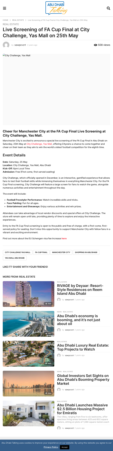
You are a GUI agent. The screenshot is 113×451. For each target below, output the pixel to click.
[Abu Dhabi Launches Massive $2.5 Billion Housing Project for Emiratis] (28, 413)
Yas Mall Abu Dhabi (15, 258)
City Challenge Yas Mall (17, 252)
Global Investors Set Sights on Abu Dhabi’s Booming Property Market (83, 379)
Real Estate (11, 24)
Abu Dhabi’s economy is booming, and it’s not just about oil (78, 320)
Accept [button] (65, 447)
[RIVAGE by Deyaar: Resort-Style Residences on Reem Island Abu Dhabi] (28, 294)
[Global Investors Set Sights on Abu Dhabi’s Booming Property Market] (28, 383)
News (59, 312)
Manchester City (61, 252)
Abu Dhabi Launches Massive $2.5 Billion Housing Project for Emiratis (82, 409)
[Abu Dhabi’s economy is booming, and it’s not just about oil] (28, 324)
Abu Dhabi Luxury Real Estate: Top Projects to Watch (83, 347)
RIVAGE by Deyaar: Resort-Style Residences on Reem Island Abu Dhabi (80, 289)
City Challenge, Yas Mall (39, 144)
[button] (4, 8)
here (64, 238)
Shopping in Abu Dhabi (86, 252)
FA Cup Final (41, 252)
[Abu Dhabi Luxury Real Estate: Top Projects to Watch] (28, 353)
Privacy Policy (51, 447)
